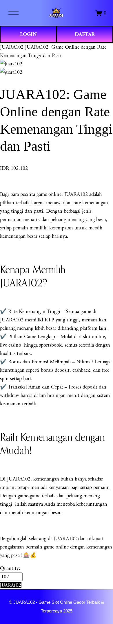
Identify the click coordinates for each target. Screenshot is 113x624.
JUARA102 (11, 47)
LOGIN (28, 34)
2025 (67, 611)
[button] (10, 585)
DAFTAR (85, 34)
